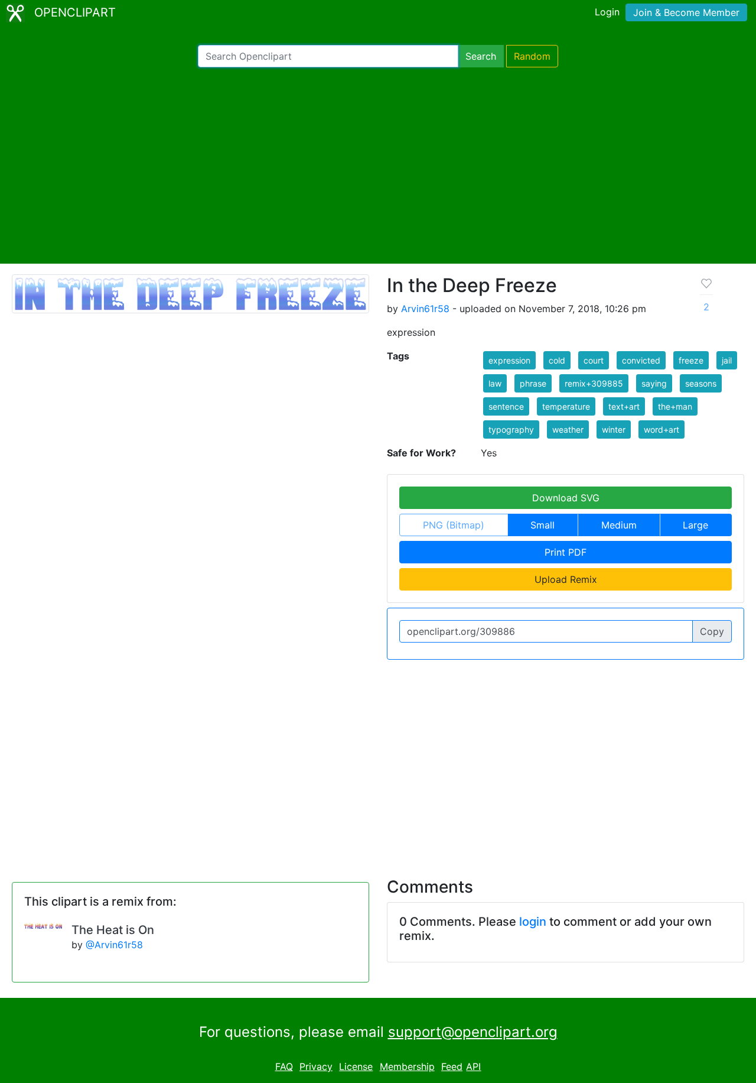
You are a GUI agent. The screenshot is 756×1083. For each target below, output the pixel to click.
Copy (712, 631)
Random (532, 56)
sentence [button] (506, 406)
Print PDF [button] (565, 552)
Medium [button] (619, 525)
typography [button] (511, 429)
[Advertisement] (378, 165)
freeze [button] (691, 360)
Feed (451, 1066)
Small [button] (542, 525)
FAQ (284, 1066)
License (356, 1066)
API (473, 1066)
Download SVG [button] (565, 498)
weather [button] (568, 429)
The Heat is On (112, 930)
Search (480, 56)
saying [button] (654, 383)
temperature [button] (566, 406)
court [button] (594, 360)
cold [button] (557, 360)
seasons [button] (700, 383)
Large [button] (695, 525)
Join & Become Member (686, 12)
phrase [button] (533, 383)
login (532, 922)
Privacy (316, 1066)
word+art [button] (661, 429)
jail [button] (727, 360)
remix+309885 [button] (594, 383)
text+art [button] (624, 406)
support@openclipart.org (473, 1031)
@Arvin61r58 (114, 945)
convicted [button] (641, 360)
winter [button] (613, 429)
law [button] (494, 383)
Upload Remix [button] (566, 579)
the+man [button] (675, 406)
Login (607, 12)
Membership (407, 1066)
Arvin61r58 (425, 308)
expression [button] (509, 360)
